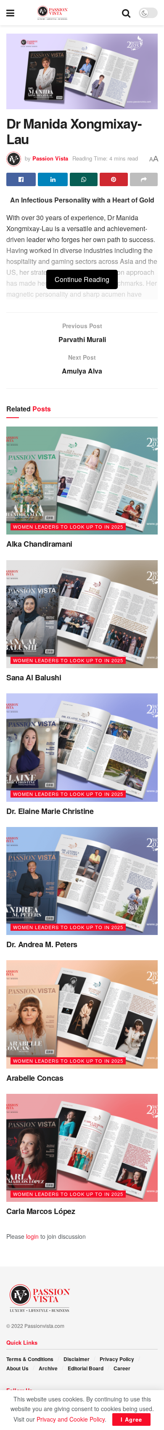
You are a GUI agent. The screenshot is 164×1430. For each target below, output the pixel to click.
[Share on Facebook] (21, 179)
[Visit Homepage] (68, 12)
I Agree (131, 1419)
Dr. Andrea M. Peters (41, 944)
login (32, 1236)
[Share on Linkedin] (52, 179)
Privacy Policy (117, 1359)
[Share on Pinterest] (113, 179)
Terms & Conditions (29, 1359)
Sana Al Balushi (33, 677)
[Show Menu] (10, 12)
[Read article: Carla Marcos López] (82, 1148)
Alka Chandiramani (39, 543)
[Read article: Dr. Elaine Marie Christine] (82, 747)
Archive (48, 1368)
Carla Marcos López (40, 1211)
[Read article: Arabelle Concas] (82, 1014)
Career (122, 1368)
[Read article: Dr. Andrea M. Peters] (82, 881)
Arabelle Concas (34, 1077)
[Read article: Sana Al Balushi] (82, 614)
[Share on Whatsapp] (84, 179)
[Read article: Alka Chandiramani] (82, 481)
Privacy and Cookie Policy (71, 1419)
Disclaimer (76, 1359)
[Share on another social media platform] (144, 179)
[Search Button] (126, 12)
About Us (17, 1368)
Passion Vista (50, 158)
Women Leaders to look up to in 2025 (68, 526)
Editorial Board (85, 1368)
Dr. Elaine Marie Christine (50, 811)
